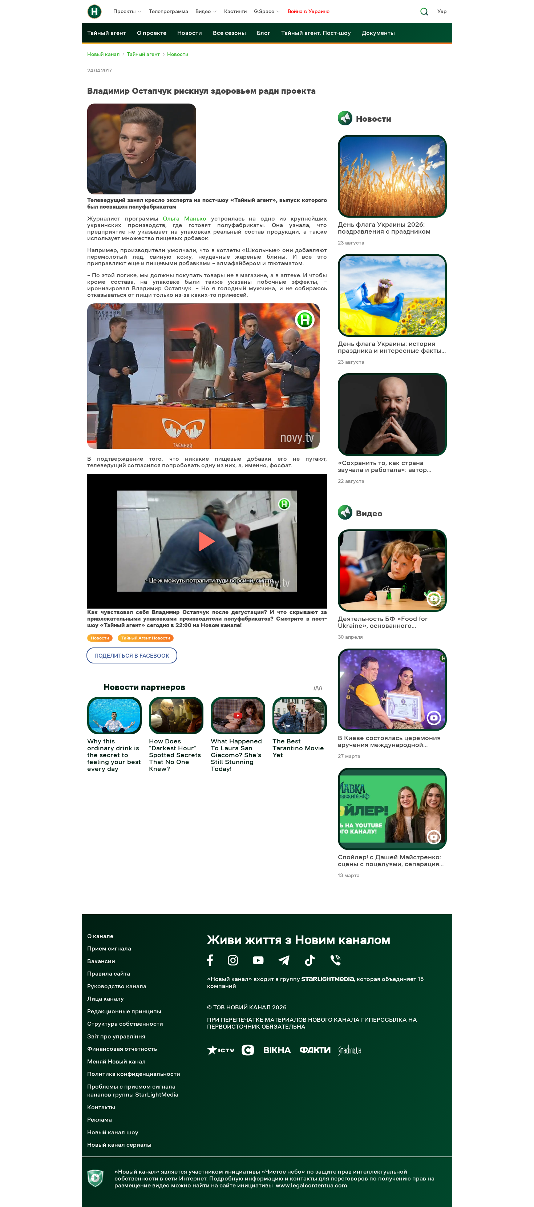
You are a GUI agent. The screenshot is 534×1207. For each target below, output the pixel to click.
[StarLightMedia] (328, 979)
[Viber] (335, 961)
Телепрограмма (168, 11)
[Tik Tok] (310, 961)
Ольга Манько (184, 218)
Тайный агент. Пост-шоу (316, 33)
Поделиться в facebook (131, 655)
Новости (189, 33)
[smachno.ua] (349, 1051)
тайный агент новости (145, 638)
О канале (100, 936)
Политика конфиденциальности (133, 1074)
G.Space (264, 11)
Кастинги (235, 11)
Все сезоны (229, 33)
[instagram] (233, 961)
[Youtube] (258, 961)
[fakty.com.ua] (315, 1051)
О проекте (151, 33)
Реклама (99, 1119)
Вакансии (101, 961)
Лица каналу (105, 998)
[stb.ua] (248, 1051)
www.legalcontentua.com (311, 1185)
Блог (263, 33)
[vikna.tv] (277, 1051)
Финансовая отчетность (122, 1048)
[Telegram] (284, 961)
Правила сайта (108, 973)
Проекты (124, 11)
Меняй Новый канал (116, 1061)
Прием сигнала (109, 948)
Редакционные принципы (124, 1011)
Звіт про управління (116, 1036)
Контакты (101, 1107)
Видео (203, 11)
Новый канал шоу (112, 1132)
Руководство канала (116, 986)
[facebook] (210, 961)
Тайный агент (106, 33)
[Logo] (94, 11)
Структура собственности (125, 1023)
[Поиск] (424, 13)
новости (100, 638)
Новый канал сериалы (119, 1144)
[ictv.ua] (220, 1051)
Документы (378, 33)
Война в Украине (308, 11)
